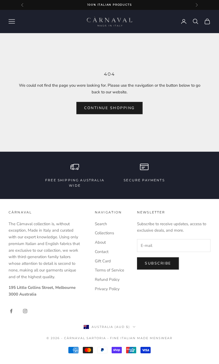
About (100, 242)
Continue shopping (109, 107)
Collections (104, 233)
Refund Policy (107, 279)
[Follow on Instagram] (25, 311)
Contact (101, 251)
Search (101, 224)
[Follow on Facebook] (11, 311)
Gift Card (103, 261)
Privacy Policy (107, 289)
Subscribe (158, 263)
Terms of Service (109, 270)
